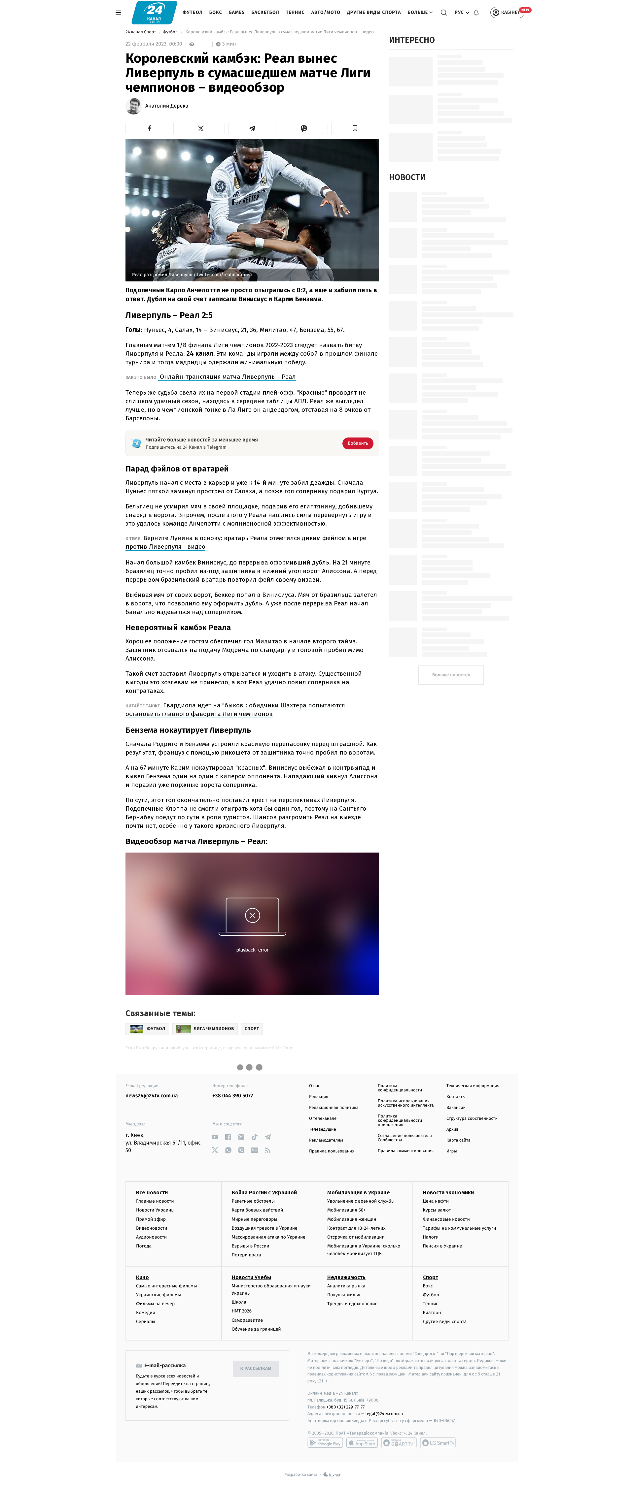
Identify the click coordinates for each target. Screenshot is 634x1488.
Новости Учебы (251, 1277)
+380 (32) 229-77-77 (345, 1407)
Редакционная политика (334, 1108)
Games (237, 12)
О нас (314, 1086)
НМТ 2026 (242, 1311)
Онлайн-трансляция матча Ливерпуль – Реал (227, 376)
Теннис (295, 12)
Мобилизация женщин (351, 1219)
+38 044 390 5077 (232, 1096)
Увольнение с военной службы (361, 1201)
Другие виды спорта (374, 12)
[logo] (154, 12)
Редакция (318, 1097)
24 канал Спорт (141, 32)
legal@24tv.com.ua (384, 1413)
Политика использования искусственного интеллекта (406, 1103)
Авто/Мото (325, 12)
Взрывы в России (250, 1246)
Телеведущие (322, 1129)
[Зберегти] (355, 128)
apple (362, 1442)
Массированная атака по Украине (268, 1237)
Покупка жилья (343, 1295)
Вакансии (456, 1108)
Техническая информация (472, 1086)
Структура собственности (472, 1118)
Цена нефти (436, 1201)
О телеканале (322, 1118)
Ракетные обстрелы (253, 1201)
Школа (239, 1302)
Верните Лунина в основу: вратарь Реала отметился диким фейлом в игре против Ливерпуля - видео (245, 542)
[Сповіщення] (476, 12)
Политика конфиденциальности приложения (400, 1120)
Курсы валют (437, 1210)
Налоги (431, 1237)
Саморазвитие (247, 1320)
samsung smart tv (438, 1442)
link (215, 1137)
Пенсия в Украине (442, 1246)
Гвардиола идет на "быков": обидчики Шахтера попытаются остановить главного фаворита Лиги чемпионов (235, 709)
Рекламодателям (326, 1140)
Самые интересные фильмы (166, 1286)
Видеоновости (151, 1228)
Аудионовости (151, 1237)
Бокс (215, 12)
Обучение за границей (256, 1329)
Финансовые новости (446, 1219)
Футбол (193, 12)
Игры (451, 1151)
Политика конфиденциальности (400, 1088)
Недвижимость (346, 1277)
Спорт (430, 1277)
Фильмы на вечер (155, 1304)
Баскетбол (265, 12)
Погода (144, 1246)
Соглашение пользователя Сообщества (405, 1138)
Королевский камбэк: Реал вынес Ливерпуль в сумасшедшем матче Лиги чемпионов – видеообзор (281, 32)
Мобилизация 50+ (346, 1210)
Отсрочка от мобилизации (356, 1237)
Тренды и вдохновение (352, 1304)
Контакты (456, 1097)
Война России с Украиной (264, 1192)
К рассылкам (255, 1368)
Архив (452, 1129)
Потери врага (246, 1255)
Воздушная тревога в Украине (265, 1228)
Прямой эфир (151, 1219)
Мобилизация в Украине (358, 1192)
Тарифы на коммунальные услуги (459, 1228)
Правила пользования (331, 1151)
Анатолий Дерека (166, 106)
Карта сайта (458, 1140)
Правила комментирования (406, 1151)
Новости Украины (155, 1210)
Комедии (145, 1312)
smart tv (399, 1442)
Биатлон (432, 1312)
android (325, 1442)
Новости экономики (448, 1192)
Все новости (152, 1192)
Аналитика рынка (346, 1286)
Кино (142, 1277)
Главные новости (155, 1201)
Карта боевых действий (257, 1210)
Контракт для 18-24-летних (356, 1228)
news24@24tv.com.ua (151, 1096)
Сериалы (145, 1321)
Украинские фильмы (158, 1295)
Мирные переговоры (254, 1219)
